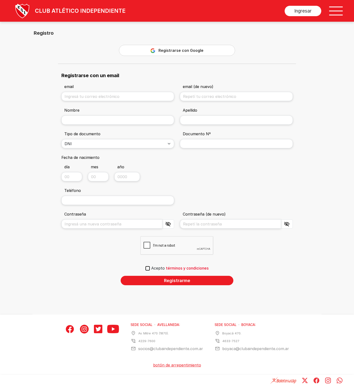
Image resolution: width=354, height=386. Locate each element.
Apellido (190, 110)
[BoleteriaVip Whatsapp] (339, 380)
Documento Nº (197, 133)
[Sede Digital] (17, 11)
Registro (44, 33)
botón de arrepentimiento (177, 365)
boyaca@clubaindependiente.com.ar (255, 348)
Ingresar (303, 11)
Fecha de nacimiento (80, 157)
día (67, 166)
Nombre (71, 110)
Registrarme (177, 280)
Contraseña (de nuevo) (204, 214)
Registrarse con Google (180, 50)
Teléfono (72, 190)
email (69, 86)
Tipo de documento (82, 133)
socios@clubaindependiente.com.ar (170, 348)
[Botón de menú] (335, 11)
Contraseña (75, 214)
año (120, 166)
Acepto (180, 268)
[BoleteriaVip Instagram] (328, 380)
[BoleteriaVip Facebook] (316, 380)
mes (94, 166)
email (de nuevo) (198, 86)
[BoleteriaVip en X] (305, 380)
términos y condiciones (187, 268)
